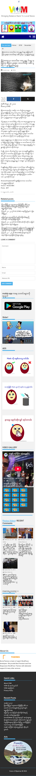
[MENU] (34, 36)
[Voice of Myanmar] (3, 36)
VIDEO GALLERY (9, 447)
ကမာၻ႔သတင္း (10, 591)
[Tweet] (28, 99)
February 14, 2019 (25, 539)
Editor (14, 70)
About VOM (8, 683)
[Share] (14, 99)
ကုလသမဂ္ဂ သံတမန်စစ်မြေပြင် (13, 725)
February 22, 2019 (9, 539)
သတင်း (12, 192)
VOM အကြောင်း (9, 688)
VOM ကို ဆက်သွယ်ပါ (11, 686)
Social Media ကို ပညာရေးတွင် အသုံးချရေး (17, 717)
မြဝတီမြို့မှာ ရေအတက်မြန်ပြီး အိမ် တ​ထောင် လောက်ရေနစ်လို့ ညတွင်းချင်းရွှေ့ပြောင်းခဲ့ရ (16, 708)
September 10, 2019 (10, 569)
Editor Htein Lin (22, 542)
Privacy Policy (8, 690)
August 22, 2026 (10, 478)
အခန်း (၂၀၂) (8, 703)
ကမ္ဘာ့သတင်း (5, 192)
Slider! (5, 317)
